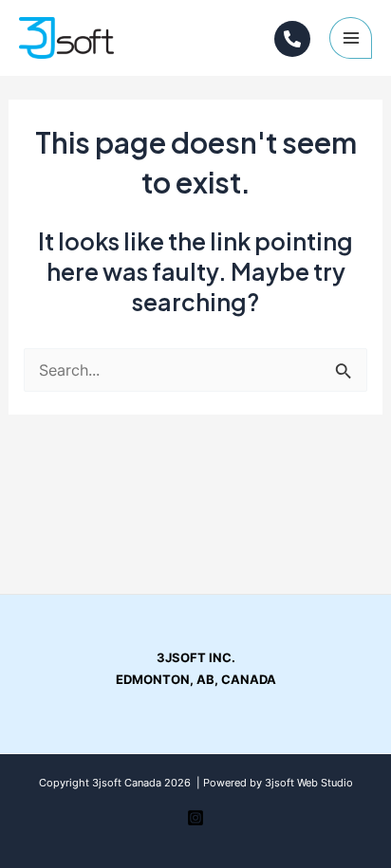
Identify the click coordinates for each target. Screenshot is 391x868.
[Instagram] (292, 39)
